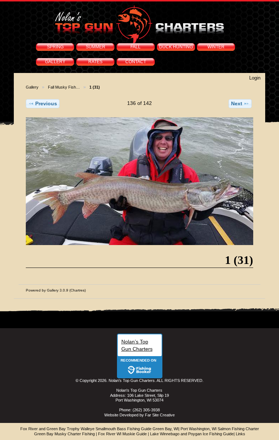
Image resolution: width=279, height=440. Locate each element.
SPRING (55, 46)
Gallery (32, 87)
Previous (46, 103)
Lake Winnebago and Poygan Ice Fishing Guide (192, 434)
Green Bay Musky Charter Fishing (64, 434)
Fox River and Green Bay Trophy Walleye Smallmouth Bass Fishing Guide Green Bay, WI (99, 429)
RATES (95, 61)
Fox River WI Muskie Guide (122, 434)
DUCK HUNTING (176, 46)
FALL (135, 46)
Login (254, 78)
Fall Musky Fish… (64, 87)
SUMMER (95, 46)
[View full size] (139, 181)
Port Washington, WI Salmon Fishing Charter (220, 429)
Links (240, 434)
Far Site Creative (160, 415)
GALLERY (55, 61)
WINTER (216, 46)
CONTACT (135, 61)
